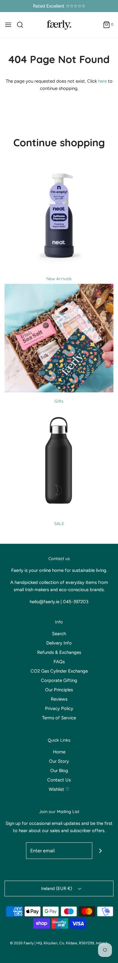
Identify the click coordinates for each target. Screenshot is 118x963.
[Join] (100, 850)
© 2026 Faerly (22, 943)
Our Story (59, 761)
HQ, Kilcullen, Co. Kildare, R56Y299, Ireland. (72, 943)
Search (59, 633)
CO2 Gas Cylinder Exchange (59, 671)
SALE (59, 523)
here (102, 81)
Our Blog (59, 770)
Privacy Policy (59, 708)
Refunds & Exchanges (59, 652)
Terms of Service (59, 718)
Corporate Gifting (59, 680)
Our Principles (59, 689)
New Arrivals (59, 278)
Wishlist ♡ (59, 789)
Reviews (59, 699)
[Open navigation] (8, 25)
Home (59, 752)
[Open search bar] (22, 25)
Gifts (59, 401)
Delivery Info (59, 643)
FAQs (59, 661)
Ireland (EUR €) (57, 888)
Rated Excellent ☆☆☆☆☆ (59, 6)
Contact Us (59, 780)
